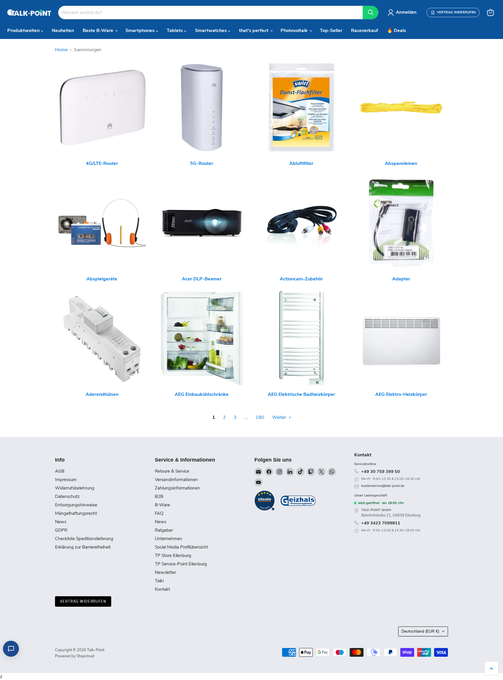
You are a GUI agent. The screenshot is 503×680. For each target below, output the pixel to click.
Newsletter (165, 572)
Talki (159, 581)
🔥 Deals (396, 30)
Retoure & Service (172, 471)
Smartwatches (211, 30)
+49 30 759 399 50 (380, 471)
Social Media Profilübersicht (181, 547)
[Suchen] (370, 12)
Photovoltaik (295, 30)
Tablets (175, 30)
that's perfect (254, 30)
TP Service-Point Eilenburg (181, 564)
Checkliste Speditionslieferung (84, 539)
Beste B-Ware (98, 30)
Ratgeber (164, 530)
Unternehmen (168, 539)
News (60, 522)
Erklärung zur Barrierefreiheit (83, 547)
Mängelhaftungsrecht (76, 513)
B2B (159, 496)
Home (61, 49)
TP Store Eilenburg (173, 555)
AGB (59, 471)
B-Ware (162, 505)
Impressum (66, 480)
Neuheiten (63, 30)
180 (260, 417)
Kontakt (162, 589)
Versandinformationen (176, 480)
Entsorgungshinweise (76, 505)
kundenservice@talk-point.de (382, 486)
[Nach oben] (491, 668)
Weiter (279, 417)
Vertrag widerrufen (83, 601)
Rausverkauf (364, 30)
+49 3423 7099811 (380, 523)
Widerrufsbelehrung (74, 488)
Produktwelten (24, 30)
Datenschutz (67, 496)
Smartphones (140, 30)
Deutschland (420, 631)
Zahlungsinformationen (177, 488)
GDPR (61, 530)
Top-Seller (331, 30)
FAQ (159, 513)
